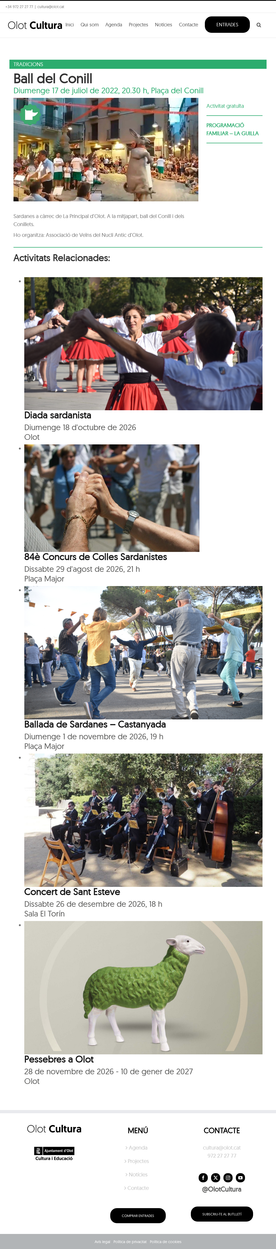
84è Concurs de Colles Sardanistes (95, 556)
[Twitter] (215, 1177)
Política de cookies (165, 1241)
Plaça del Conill (177, 90)
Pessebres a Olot (59, 1059)
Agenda (138, 1147)
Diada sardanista (57, 415)
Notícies (138, 1174)
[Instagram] (228, 1177)
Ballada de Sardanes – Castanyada (95, 724)
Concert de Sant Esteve (72, 891)
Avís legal (102, 1241)
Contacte (138, 1187)
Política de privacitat (130, 1241)
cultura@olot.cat (222, 1147)
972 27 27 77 (222, 1155)
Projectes (138, 1161)
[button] (259, 24)
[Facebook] (203, 1177)
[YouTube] (240, 1177)
